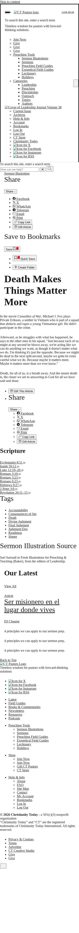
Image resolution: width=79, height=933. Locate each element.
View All (10, 586)
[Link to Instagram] (27, 152)
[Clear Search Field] (42, 169)
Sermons (27, 62)
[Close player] (3, 866)
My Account (25, 796)
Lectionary (29, 73)
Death (12, 517)
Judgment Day (18, 529)
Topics (26, 100)
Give (16, 43)
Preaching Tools (24, 54)
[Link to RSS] (23, 156)
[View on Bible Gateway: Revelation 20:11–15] (29, 492)
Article (8, 596)
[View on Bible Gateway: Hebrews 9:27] (21, 485)
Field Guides (16, 703)
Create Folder (26, 267)
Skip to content (10, 2)
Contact (22, 792)
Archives (19, 115)
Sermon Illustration (16, 173)
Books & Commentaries (24, 707)
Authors (27, 103)
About (21, 781)
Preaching (28, 88)
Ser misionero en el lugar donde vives (31, 605)
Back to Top (8, 660)
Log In (17, 130)
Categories (20, 81)
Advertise (14, 847)
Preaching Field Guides (37, 66)
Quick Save (27, 258)
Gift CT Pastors (27, 766)
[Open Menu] (7, 12)
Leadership (29, 84)
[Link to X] (22, 145)
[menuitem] (44, 199)
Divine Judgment (19, 521)
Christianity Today (25, 141)
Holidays (28, 77)
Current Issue (22, 111)
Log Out (19, 133)
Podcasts (14, 718)
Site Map (23, 788)
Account (19, 122)
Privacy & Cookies (21, 839)
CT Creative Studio (21, 850)
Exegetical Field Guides (38, 69)
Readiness (15, 533)
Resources (15, 714)
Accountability (18, 510)
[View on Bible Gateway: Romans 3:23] (20, 477)
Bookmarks (21, 126)
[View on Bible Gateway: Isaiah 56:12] (18, 466)
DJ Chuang (11, 621)
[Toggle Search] (75, 83)
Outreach (28, 96)
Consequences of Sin (22, 514)
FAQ (20, 785)
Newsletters (16, 711)
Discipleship (30, 92)
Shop (11, 755)
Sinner (12, 536)
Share (10, 191)
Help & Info (21, 118)
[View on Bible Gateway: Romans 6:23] (20, 481)
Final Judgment (18, 525)
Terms (12, 843)
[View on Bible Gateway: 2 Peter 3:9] (16, 489)
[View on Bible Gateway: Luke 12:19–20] (22, 470)
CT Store (19, 137)
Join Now (68, 12)
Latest (12, 699)
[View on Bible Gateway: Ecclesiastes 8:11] (24, 462)
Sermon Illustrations (35, 58)
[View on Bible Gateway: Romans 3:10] (20, 474)
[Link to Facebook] (27, 149)
